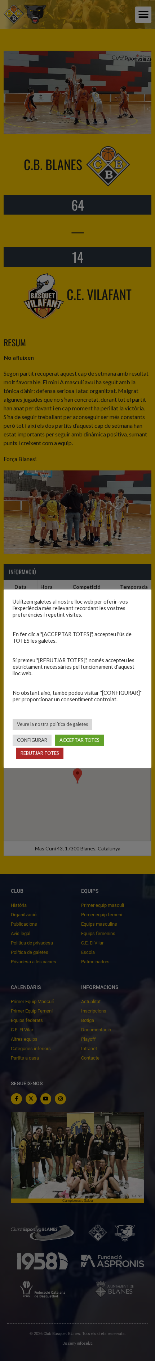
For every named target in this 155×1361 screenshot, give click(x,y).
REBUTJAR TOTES (40, 753)
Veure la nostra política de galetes (52, 724)
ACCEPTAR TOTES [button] (79, 740)
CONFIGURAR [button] (32, 740)
